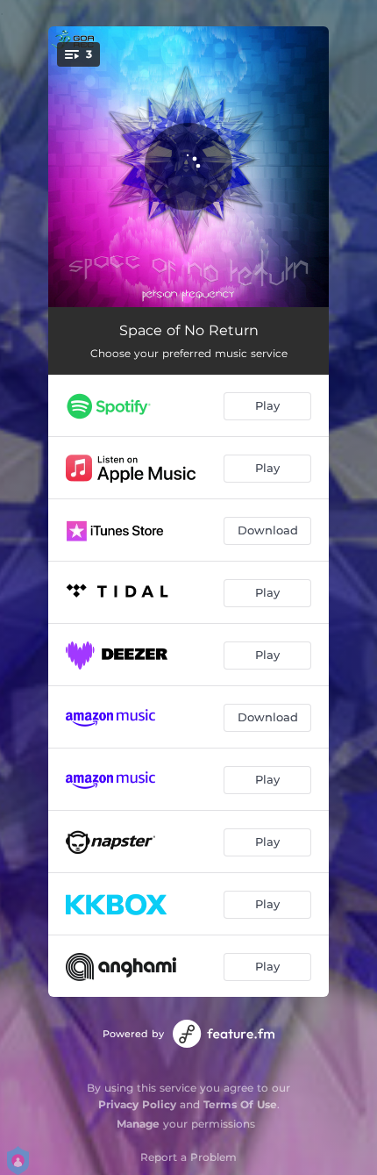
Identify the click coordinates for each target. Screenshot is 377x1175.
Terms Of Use (240, 1104)
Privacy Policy (137, 1104)
